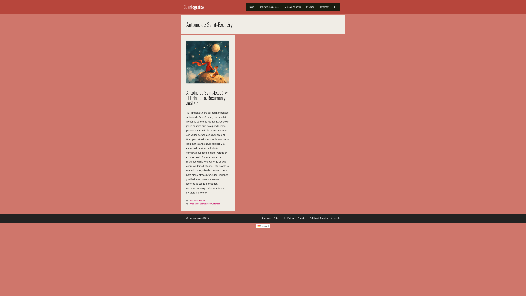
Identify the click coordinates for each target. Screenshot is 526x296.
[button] (335, 7)
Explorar (310, 7)
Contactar (324, 7)
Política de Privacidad (297, 218)
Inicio (251, 7)
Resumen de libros (292, 7)
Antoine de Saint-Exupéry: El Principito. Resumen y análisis (207, 98)
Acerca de (335, 218)
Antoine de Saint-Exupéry (201, 204)
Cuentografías (194, 7)
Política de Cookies (319, 218)
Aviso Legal (279, 218)
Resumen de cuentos (268, 7)
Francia (216, 204)
